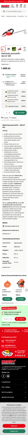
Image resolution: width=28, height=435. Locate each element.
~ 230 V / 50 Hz (18, 250)
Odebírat (21, 319)
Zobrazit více (4, 64)
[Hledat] (4, 11)
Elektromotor (18, 243)
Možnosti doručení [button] (23, 75)
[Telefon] (3, 341)
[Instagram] (8, 376)
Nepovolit (14, 426)
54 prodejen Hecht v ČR (21, 351)
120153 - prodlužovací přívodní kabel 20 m (6, 292)
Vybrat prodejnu (10, 85)
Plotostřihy (21, 16)
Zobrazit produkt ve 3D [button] (12, 226)
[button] (12, 6)
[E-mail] (3, 346)
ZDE (11, 415)
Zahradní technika (11, 16)
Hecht (3, 16)
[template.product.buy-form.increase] (9, 112)
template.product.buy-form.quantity (6, 112)
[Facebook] (3, 376)
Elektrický (17, 246)
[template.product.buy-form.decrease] (3, 112)
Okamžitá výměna (13, 106)
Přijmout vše (14, 431)
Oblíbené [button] (13, 118)
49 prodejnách (9, 82)
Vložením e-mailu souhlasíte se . (14, 323)
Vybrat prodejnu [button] (23, 82)
